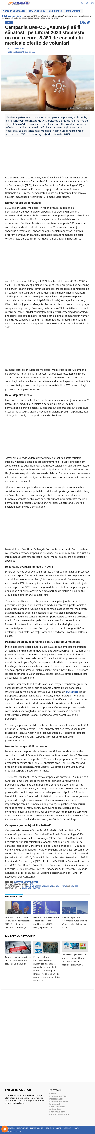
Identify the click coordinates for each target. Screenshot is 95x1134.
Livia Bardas (19, 48)
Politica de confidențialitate (16, 1128)
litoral (27, 882)
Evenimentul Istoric (59, 1101)
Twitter (36, 888)
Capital (52, 1093)
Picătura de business (13, 11)
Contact (77, 1128)
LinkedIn (75, 886)
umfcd (35, 882)
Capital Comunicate (59, 1114)
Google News (60, 886)
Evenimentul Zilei (58, 1096)
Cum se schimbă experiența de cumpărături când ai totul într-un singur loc (18, 960)
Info (31, 884)
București (72, 691)
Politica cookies (37, 1128)
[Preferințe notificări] (4, 1129)
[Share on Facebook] (81, 23)
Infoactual (54, 1104)
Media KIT (67, 1128)
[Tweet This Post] (88, 23)
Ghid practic (55, 11)
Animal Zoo (55, 1109)
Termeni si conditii (53, 1128)
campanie (18, 882)
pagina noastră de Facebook (39, 886)
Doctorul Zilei (56, 1098)
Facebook (26, 888)
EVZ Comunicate (57, 1111)
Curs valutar (73, 11)
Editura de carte (57, 1106)
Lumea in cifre (37, 11)
